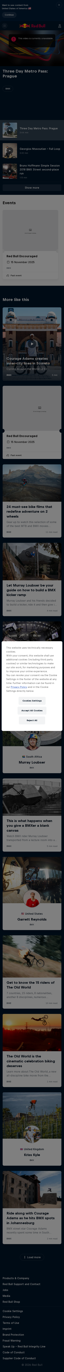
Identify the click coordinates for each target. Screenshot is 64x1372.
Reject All (32, 720)
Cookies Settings (32, 701)
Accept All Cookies (32, 710)
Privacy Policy (19, 687)
